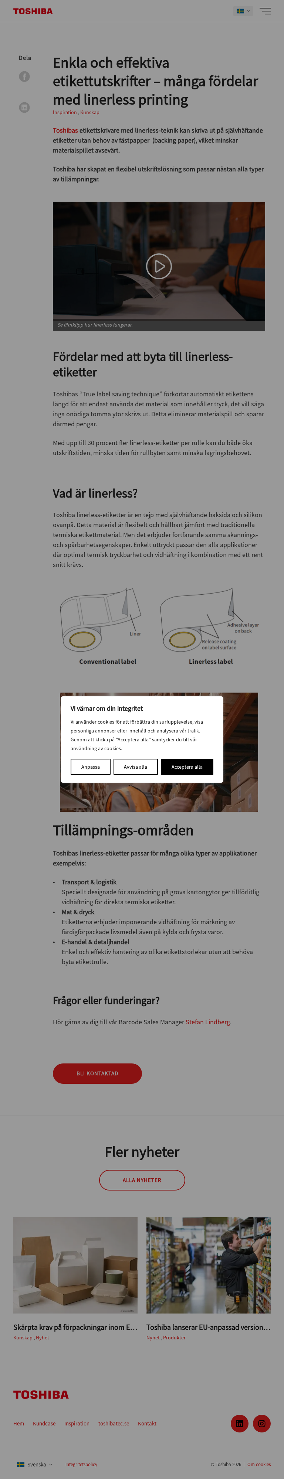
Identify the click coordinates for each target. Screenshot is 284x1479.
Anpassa (90, 767)
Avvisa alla (135, 767)
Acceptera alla (187, 767)
